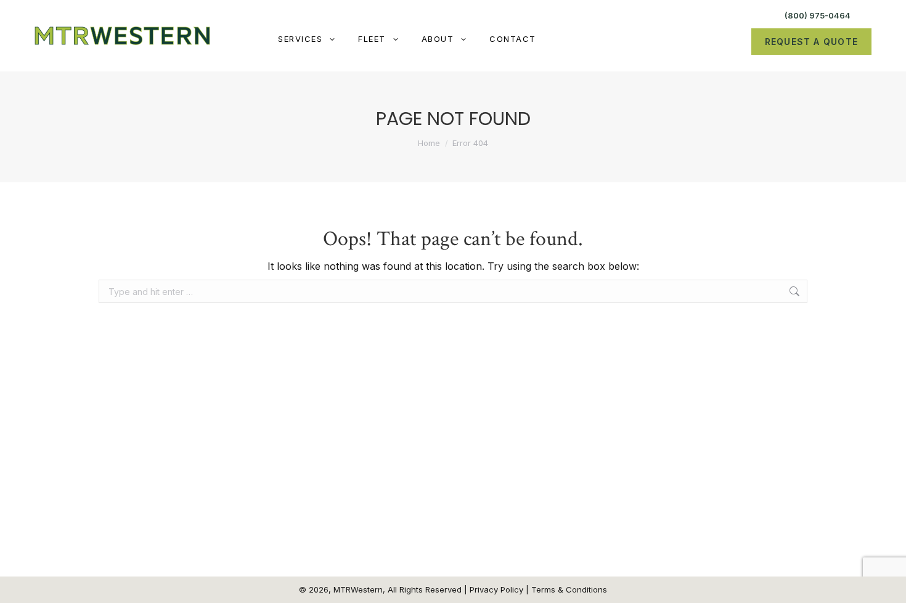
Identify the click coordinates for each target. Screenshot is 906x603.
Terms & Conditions (569, 589)
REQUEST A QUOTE (811, 41)
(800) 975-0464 (818, 15)
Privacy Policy (496, 589)
